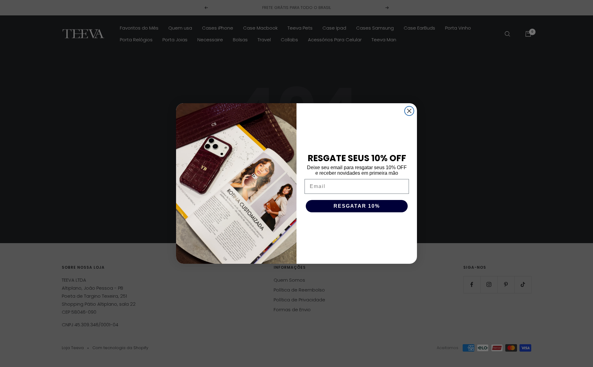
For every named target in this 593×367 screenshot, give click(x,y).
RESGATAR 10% (357, 206)
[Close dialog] (409, 111)
